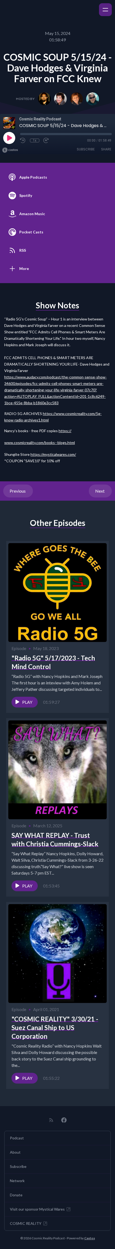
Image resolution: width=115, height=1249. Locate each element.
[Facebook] (64, 1120)
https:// (65, 430)
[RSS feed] (51, 1120)
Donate (16, 1195)
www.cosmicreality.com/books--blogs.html (39, 442)
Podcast (17, 1138)
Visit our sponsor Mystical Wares (37, 1209)
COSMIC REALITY (25, 1223)
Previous (18, 490)
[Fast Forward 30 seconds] (46, 140)
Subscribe (86, 149)
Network (17, 1180)
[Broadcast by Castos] (10, 150)
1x (34, 140)
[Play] (9, 138)
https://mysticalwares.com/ (53, 454)
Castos (89, 1238)
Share (106, 149)
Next (100, 490)
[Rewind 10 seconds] (23, 140)
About (15, 1152)
